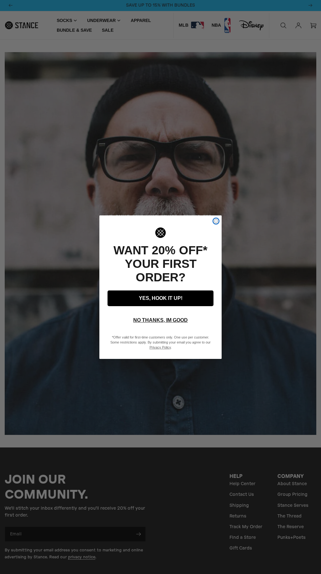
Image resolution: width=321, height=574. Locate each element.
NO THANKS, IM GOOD (160, 320)
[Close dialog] (216, 221)
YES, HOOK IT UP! (160, 298)
